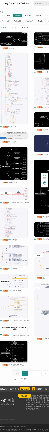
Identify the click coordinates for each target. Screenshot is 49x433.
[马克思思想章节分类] (14, 352)
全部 (8, 15)
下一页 (23, 379)
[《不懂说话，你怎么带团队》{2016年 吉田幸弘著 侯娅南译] (14, 307)
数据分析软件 (4, 419)
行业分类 (17, 21)
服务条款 (2, 426)
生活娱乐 (41, 21)
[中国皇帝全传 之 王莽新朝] (14, 194)
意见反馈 (23, 426)
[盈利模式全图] (14, 163)
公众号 (44, 183)
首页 (1, 12)
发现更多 (24, 396)
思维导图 (17, 15)
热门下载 (14, 27)
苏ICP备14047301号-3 (33, 430)
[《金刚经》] (14, 135)
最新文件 (16, 426)
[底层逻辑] (14, 222)
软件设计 (28, 15)
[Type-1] (14, 88)
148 (14, 379)
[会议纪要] (14, 39)
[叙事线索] (14, 255)
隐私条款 (9, 426)
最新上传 (25, 27)
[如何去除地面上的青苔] (14, 281)
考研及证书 (29, 21)
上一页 (16, 373)
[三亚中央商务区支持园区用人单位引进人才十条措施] (14, 329)
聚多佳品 (12, 419)
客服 (44, 176)
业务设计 (39, 15)
